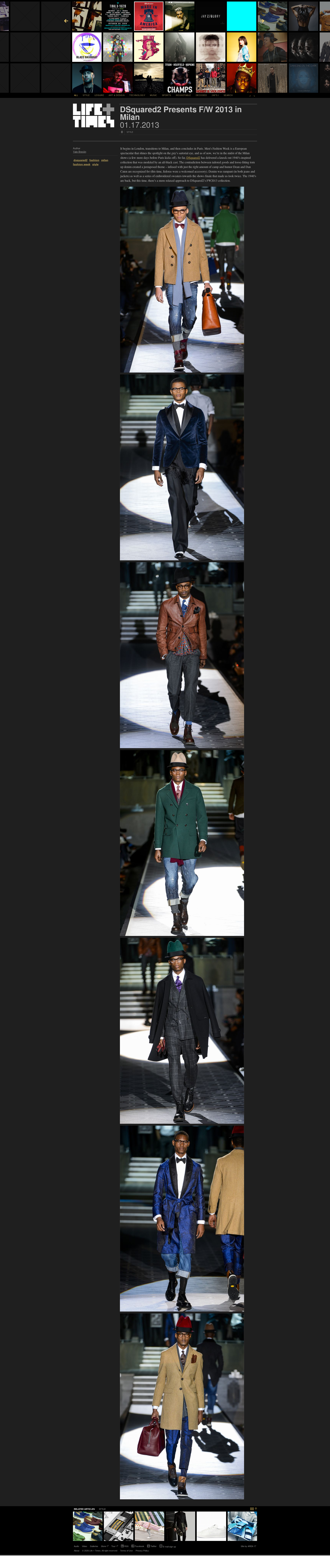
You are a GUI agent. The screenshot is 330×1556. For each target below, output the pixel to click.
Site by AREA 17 (248, 1546)
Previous (250, 95)
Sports (166, 95)
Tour (113, 1546)
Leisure (99, 95)
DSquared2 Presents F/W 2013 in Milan (181, 113)
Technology (137, 95)
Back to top (253, 1508)
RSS (126, 1546)
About (76, 1551)
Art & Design (117, 95)
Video (84, 1546)
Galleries (94, 1546)
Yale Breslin (79, 151)
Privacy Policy (142, 1551)
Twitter (152, 1546)
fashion (94, 160)
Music (153, 95)
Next (254, 95)
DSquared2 (193, 158)
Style (86, 95)
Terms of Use (126, 1551)
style (95, 164)
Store (103, 1546)
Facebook (137, 1546)
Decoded (201, 95)
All (76, 95)
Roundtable (183, 95)
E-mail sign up (169, 1546)
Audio (76, 1546)
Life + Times (93, 115)
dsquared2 (80, 160)
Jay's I (215, 95)
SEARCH (228, 95)
